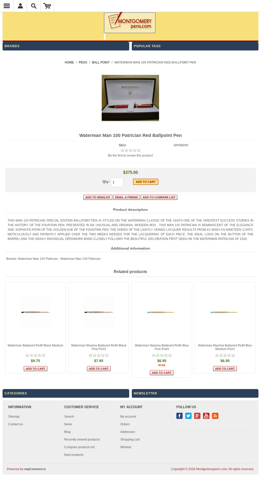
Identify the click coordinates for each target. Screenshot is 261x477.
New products (73, 455)
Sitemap (14, 416)
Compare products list (79, 447)
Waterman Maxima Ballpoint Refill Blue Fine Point (162, 347)
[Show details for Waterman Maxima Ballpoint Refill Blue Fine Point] (162, 312)
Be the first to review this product (130, 155)
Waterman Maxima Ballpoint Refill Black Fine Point (98, 347)
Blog (67, 432)
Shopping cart (130, 439)
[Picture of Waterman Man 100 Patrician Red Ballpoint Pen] (130, 125)
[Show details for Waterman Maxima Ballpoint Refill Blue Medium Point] (225, 312)
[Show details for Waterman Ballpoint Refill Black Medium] (35, 312)
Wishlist (125, 447)
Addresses (127, 432)
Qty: (106, 181)
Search (69, 416)
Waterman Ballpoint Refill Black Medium (35, 345)
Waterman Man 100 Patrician (38, 259)
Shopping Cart (47, 6)
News (68, 424)
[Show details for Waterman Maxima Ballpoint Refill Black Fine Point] (98, 312)
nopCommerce (35, 469)
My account (128, 416)
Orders (125, 424)
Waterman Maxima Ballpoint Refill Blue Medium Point (225, 347)
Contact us (15, 424)
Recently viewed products (82, 439)
